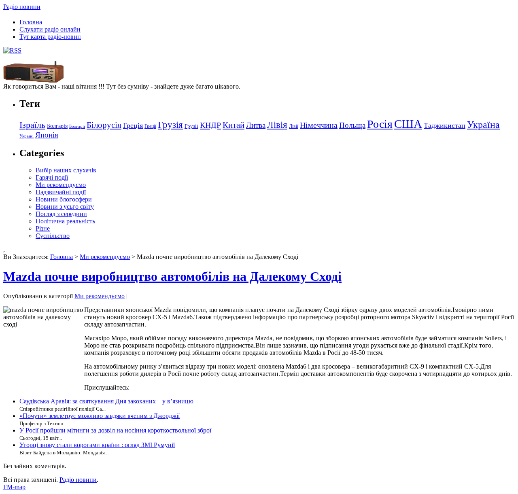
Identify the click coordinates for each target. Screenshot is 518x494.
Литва (255, 125)
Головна (30, 22)
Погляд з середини (61, 213)
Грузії (191, 126)
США (408, 123)
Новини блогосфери (64, 199)
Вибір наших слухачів (66, 170)
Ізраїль (32, 125)
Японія (46, 135)
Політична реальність (65, 221)
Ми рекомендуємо (61, 184)
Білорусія (104, 125)
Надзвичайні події (61, 192)
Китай (233, 125)
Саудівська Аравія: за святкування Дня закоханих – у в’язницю (106, 401)
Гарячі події (52, 177)
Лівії (293, 126)
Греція (133, 125)
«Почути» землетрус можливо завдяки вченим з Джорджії (99, 415)
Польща (352, 125)
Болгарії (77, 126)
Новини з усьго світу (65, 206)
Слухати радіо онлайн (50, 29)
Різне (43, 228)
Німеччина (319, 125)
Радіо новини (21, 6)
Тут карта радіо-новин (50, 36)
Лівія (277, 124)
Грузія (170, 125)
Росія (380, 124)
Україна (483, 124)
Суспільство (53, 235)
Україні (26, 136)
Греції (150, 126)
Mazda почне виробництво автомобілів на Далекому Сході (172, 276)
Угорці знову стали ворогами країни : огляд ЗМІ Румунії (97, 444)
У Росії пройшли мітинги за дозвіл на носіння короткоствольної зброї (115, 430)
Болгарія (57, 126)
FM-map (14, 486)
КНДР (210, 125)
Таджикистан (444, 125)
